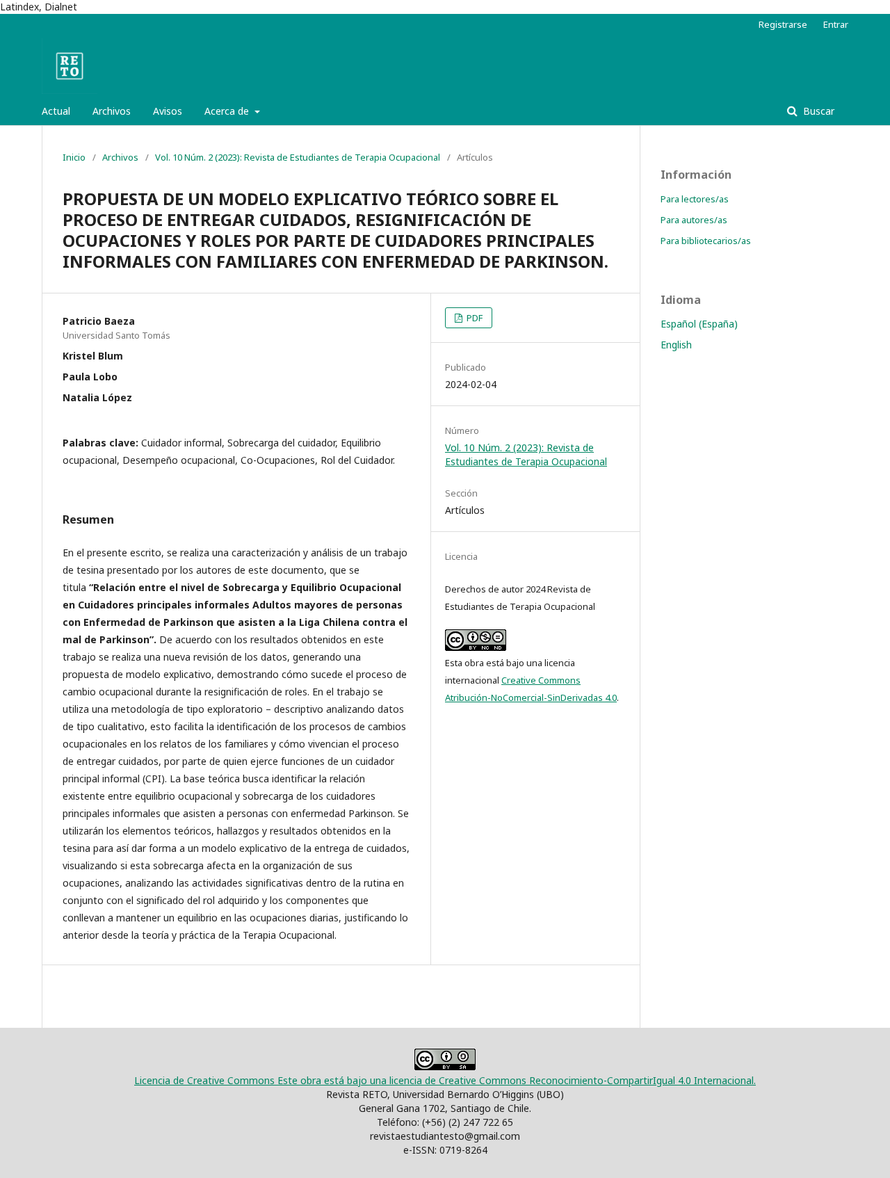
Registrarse (783, 24)
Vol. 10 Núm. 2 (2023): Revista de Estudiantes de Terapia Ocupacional (297, 157)
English (676, 344)
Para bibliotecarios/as (706, 240)
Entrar (835, 24)
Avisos (167, 111)
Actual (56, 111)
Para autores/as (694, 219)
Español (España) (699, 323)
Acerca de (228, 111)
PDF (473, 318)
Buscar (817, 111)
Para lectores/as (695, 199)
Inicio (74, 157)
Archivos (111, 111)
